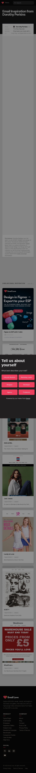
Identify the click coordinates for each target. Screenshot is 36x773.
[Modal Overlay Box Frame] (18, 386)
